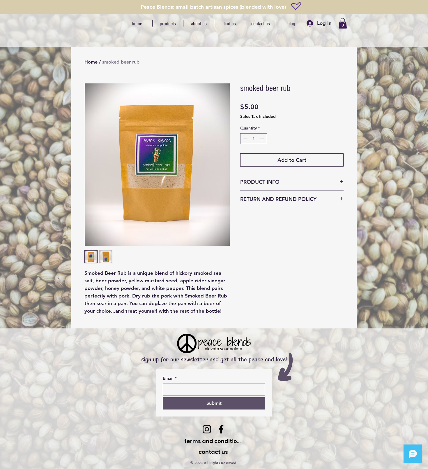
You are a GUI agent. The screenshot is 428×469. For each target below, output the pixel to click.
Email (169, 378)
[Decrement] (244, 139)
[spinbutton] (253, 139)
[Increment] (262, 139)
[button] (342, 23)
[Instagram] (207, 429)
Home (91, 62)
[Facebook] (221, 429)
